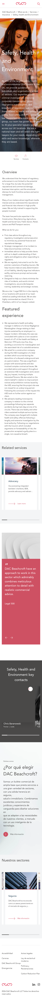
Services (33, 12)
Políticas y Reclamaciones (27, 967)
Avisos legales (26, 953)
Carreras (5, 958)
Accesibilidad (7, 953)
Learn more (21, 504)
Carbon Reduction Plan (30, 973)
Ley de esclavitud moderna (28, 959)
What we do (23, 12)
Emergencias (7, 968)
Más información (17, 834)
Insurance (6, 14)
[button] (38, 3)
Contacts (26, 159)
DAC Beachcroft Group (11, 963)
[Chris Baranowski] (30, 689)
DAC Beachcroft (8, 12)
